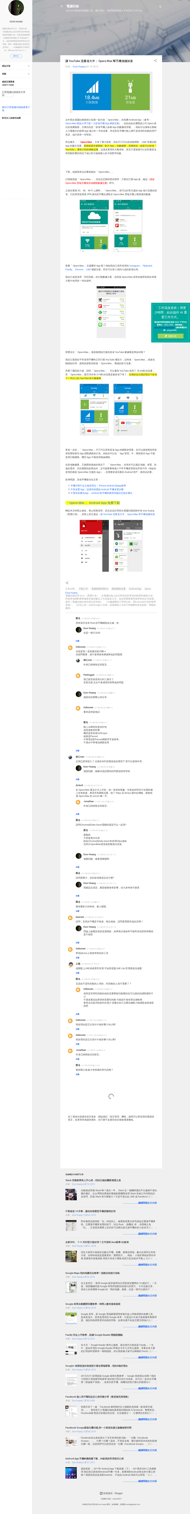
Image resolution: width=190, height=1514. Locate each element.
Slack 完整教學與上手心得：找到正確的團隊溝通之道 (93, 1180)
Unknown (81, 646)
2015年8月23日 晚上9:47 (103, 989)
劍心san (87, 660)
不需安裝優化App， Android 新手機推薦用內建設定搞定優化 (101, 493)
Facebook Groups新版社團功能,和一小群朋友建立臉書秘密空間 (98, 1427)
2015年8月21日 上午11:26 (106, 927)
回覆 (77, 641)
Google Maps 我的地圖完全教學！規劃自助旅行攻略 (92, 1273)
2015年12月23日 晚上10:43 (97, 1035)
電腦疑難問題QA (99, 588)
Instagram (134, 265)
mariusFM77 (117, 1499)
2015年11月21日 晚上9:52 (104, 802)
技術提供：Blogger (113, 1493)
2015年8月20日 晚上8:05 (90, 873)
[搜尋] (160, 7)
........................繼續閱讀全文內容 (140, 1202)
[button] (155, 61)
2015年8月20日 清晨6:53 (106, 693)
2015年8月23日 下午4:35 (90, 964)
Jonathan (88, 801)
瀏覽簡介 (16, 56)
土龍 (78, 963)
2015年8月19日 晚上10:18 (96, 647)
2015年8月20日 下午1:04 (93, 785)
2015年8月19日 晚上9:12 (106, 628)
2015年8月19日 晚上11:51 (102, 660)
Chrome (79, 269)
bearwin (80, 917)
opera (148, 588)
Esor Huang (89, 628)
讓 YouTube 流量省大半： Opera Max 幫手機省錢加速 (127, 514)
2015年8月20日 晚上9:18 (98, 830)
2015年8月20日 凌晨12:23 (94, 757)
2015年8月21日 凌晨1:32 (90, 902)
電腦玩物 (72, 6)
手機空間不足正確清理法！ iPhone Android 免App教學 (98, 485)
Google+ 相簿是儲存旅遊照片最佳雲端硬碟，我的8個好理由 (96, 1365)
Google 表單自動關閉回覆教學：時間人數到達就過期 (92, 1304)
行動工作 (83, 588)
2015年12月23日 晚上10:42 (97, 1020)
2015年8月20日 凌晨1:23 (105, 675)
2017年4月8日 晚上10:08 (90, 1065)
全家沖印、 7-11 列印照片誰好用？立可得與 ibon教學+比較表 (97, 1242)
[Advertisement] (111, 35)
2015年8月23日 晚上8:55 (90, 979)
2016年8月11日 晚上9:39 (96, 1050)
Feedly (68, 269)
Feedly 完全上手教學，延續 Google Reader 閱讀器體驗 (94, 1335)
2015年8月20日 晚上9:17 (98, 722)
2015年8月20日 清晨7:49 (103, 708)
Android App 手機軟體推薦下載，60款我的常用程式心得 (94, 1458)
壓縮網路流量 (119, 588)
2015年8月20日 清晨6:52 (106, 767)
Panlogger (89, 674)
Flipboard (147, 265)
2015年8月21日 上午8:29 (94, 917)
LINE (88, 269)
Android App (135, 588)
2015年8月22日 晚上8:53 (96, 949)
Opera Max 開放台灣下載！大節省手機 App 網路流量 (92, 123)
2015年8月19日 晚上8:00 (90, 618)
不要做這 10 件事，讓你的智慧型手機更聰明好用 (90, 1211)
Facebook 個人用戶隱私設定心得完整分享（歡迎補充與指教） (97, 1396)
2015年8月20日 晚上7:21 (90, 820)
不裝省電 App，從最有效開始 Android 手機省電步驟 (97, 489)
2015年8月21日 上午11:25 (106, 855)
